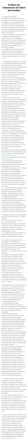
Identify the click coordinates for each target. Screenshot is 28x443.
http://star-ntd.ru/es (16, 85)
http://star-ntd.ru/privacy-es (9, 438)
